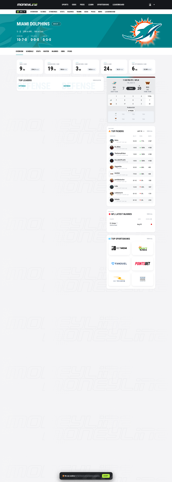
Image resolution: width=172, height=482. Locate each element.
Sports (65, 5)
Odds (74, 5)
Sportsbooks (103, 5)
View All (149, 131)
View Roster (97, 80)
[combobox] (21, 11)
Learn (90, 5)
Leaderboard (118, 5)
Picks (82, 5)
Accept (105, 476)
